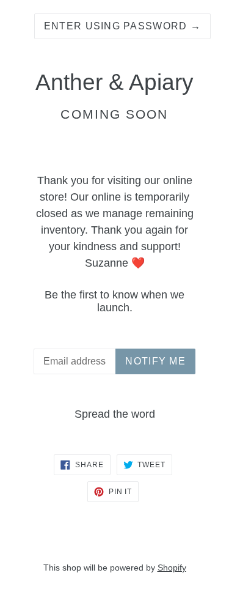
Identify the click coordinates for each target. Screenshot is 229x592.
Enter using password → (122, 26)
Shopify (172, 567)
